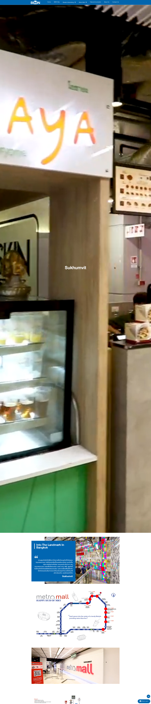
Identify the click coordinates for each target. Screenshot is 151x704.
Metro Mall (82, 2)
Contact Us (115, 2)
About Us (106, 2)
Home (49, 2)
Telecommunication (95, 2)
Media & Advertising (68, 2)
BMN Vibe (57, 2)
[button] (144, 701)
